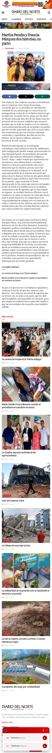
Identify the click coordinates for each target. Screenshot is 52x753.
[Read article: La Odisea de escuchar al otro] (26, 525)
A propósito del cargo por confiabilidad (21, 686)
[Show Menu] (3, 12)
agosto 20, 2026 (8, 645)
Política (29, 19)
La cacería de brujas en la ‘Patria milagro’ (20, 273)
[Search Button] (49, 12)
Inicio (4, 19)
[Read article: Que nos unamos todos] (26, 480)
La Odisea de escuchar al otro (16, 545)
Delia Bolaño (9, 48)
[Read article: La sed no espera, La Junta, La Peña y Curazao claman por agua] (26, 618)
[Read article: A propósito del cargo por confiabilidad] (26, 666)
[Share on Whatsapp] (42, 96)
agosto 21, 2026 (8, 504)
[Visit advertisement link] (26, 4)
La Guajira (16, 19)
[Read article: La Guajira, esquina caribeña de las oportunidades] (26, 432)
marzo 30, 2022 (24, 48)
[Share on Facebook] (10, 96)
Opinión (7, 354)
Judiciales (41, 19)
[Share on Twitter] (26, 96)
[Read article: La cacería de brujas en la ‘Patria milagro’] (26, 339)
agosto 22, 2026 (8, 363)
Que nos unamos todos (13, 500)
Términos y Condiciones (10, 727)
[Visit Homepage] (25, 12)
